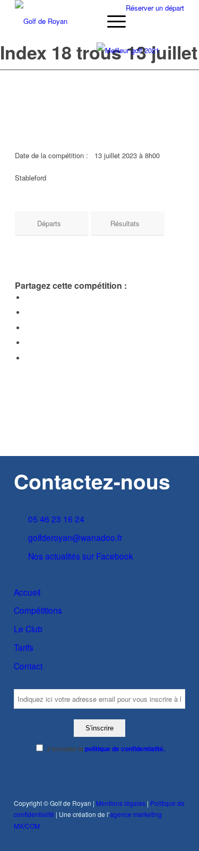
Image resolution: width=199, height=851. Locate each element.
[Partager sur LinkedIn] (28, 343)
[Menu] (111, 21)
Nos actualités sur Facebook (80, 556)
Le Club (28, 628)
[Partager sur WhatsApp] (28, 328)
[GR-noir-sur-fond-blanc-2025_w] (82, 21)
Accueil (27, 592)
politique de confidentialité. (125, 748)
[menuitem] (111, 21)
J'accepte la (106, 748)
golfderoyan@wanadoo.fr (75, 537)
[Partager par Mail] (28, 358)
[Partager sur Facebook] (28, 298)
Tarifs (23, 647)
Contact (28, 666)
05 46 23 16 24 (56, 519)
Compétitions (38, 610)
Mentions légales (120, 802)
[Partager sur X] (28, 312)
